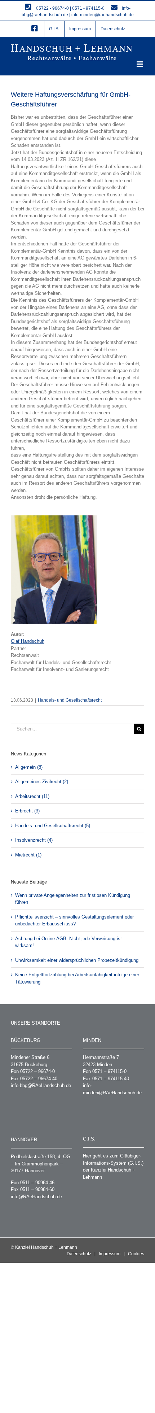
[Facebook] (34, 29)
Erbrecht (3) (27, 811)
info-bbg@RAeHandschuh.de (41, 1085)
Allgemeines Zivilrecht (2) (41, 781)
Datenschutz (79, 1253)
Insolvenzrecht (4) (34, 840)
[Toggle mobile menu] (140, 64)
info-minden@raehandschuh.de (102, 14)
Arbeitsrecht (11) (32, 796)
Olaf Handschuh (27, 641)
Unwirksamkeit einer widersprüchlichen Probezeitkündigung (76, 960)
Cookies (136, 1253)
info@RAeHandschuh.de (36, 1196)
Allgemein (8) (29, 767)
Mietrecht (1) (28, 855)
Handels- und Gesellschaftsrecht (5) (52, 825)
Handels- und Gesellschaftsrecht (70, 700)
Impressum (109, 1253)
